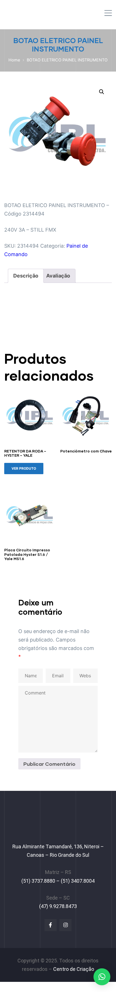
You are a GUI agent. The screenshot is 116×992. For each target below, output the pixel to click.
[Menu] (108, 13)
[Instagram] (65, 925)
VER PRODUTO (24, 468)
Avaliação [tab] (58, 276)
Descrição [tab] (25, 276)
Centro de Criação (73, 969)
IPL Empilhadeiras (33, 11)
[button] (102, 92)
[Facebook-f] (50, 925)
